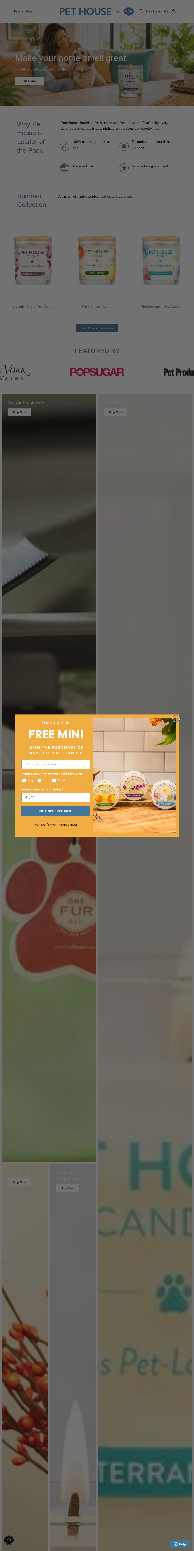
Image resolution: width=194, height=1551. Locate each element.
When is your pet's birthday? (42, 789)
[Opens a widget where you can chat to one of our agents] (179, 1544)
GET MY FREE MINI (56, 811)
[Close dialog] (176, 718)
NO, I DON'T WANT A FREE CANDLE (56, 825)
